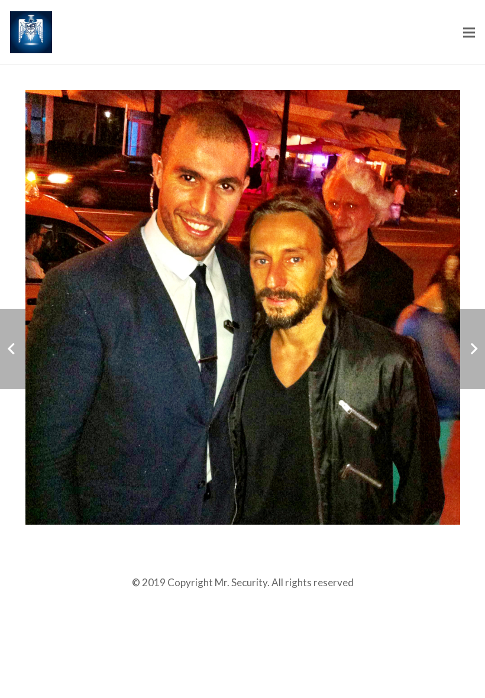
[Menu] (469, 32)
